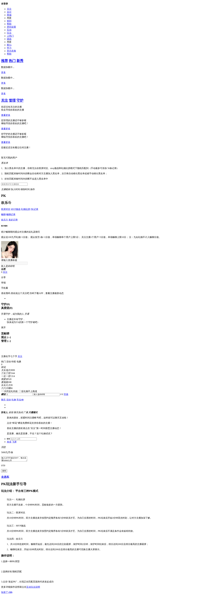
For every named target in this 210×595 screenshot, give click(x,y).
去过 (9, 12)
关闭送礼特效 (11, 391)
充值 (66, 394)
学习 (9, 48)
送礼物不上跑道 (29, 391)
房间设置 (11, 27)
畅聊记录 (10, 214)
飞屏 (14, 442)
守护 (20, 100)
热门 (12, 61)
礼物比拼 (25, 209)
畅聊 (3, 214)
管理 (12, 100)
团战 (9, 39)
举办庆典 (11, 51)
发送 (9, 442)
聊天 (3, 399)
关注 (9, 9)
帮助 (9, 24)
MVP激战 (15, 209)
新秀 (20, 61)
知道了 (6, 592)
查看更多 (5, 115)
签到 (9, 21)
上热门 (10, 36)
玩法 (9, 33)
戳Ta (9, 45)
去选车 (5, 476)
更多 (3, 72)
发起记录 (13, 220)
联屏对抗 (5, 209)
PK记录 (34, 209)
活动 (8, 399)
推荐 (4, 61)
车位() (20, 399)
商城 (9, 15)
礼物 (13, 399)
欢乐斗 (4, 220)
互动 (9, 30)
